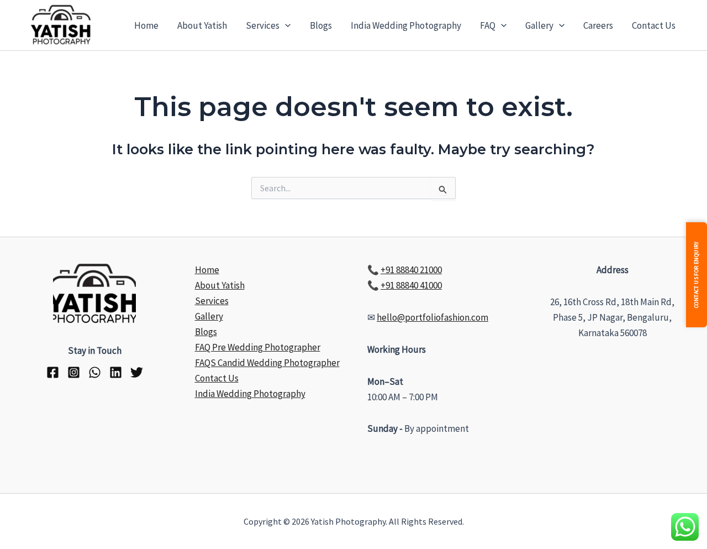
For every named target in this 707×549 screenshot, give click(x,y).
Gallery (539, 25)
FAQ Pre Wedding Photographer (257, 347)
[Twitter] (136, 372)
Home (146, 25)
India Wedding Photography (406, 25)
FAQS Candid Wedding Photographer (267, 363)
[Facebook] (52, 372)
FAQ (487, 25)
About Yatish (202, 25)
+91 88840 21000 (411, 270)
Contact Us (654, 25)
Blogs (321, 25)
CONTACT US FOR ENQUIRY (696, 274)
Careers (598, 25)
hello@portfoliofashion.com (432, 317)
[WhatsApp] (94, 372)
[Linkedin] (115, 372)
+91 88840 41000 (411, 285)
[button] (285, 25)
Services (262, 25)
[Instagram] (73, 372)
